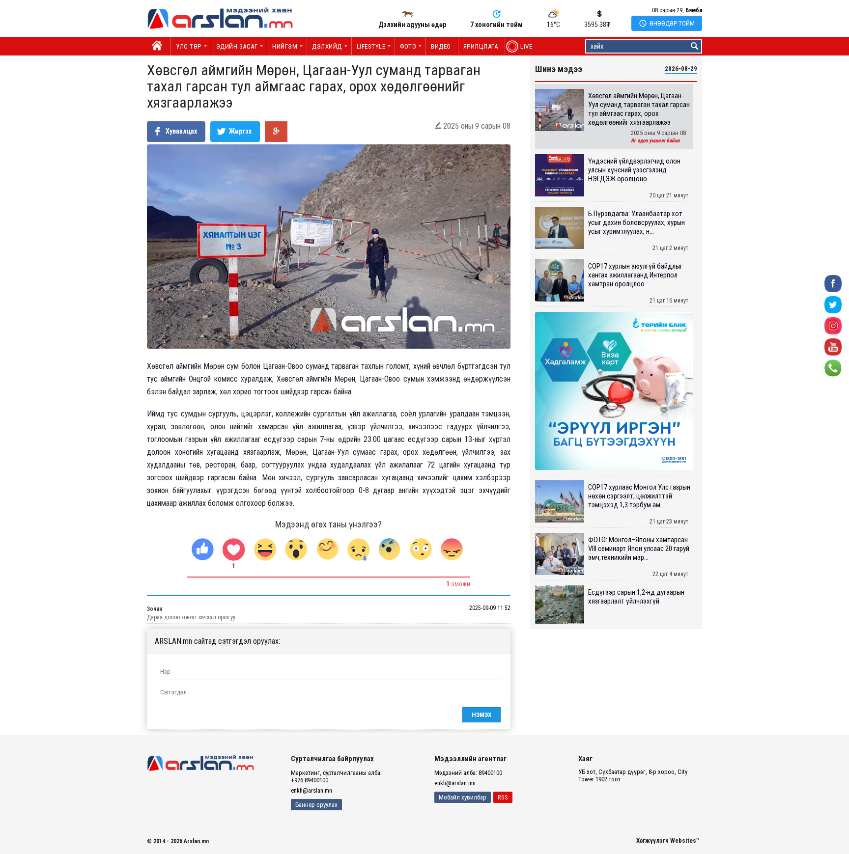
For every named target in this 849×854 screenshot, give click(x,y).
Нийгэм (284, 46)
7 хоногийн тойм (496, 24)
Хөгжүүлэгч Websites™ (668, 840)
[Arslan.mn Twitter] (833, 304)
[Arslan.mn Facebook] (833, 283)
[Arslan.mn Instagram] (833, 325)
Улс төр (188, 46)
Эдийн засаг (237, 46)
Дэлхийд (327, 46)
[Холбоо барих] (833, 367)
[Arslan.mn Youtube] (833, 346)
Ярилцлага (480, 46)
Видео (441, 46)
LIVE (521, 46)
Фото (408, 46)
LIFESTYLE (371, 46)
